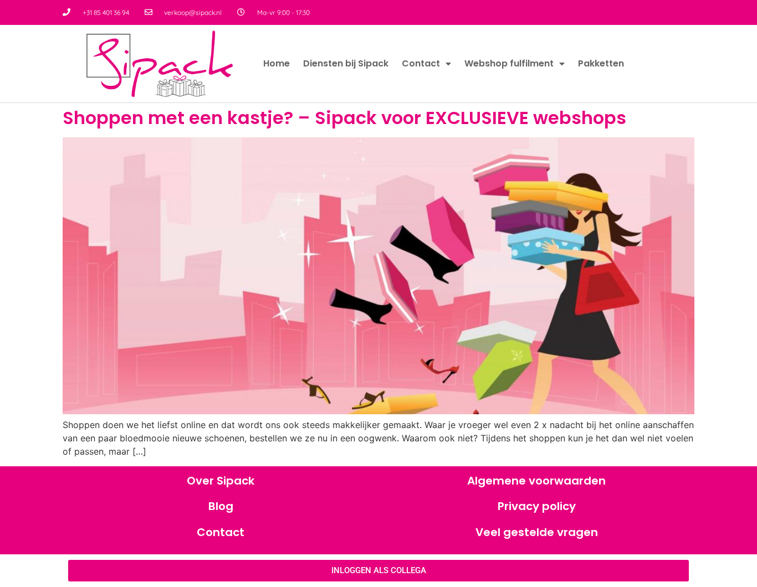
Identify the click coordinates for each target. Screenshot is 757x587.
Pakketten (601, 63)
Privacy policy (537, 506)
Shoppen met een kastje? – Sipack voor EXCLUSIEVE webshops (344, 117)
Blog (220, 506)
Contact (421, 63)
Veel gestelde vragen (536, 532)
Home (276, 63)
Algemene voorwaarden (536, 480)
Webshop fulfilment (509, 63)
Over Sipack (220, 480)
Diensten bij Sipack (345, 63)
